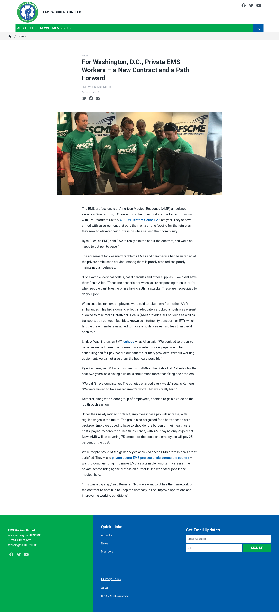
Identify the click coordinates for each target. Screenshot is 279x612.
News (44, 28)
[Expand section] (36, 28)
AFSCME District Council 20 (139, 220)
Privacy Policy (111, 579)
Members (60, 28)
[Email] (97, 98)
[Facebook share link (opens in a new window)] (90, 98)
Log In (104, 587)
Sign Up (257, 548)
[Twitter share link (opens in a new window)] (84, 98)
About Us (25, 28)
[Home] (9, 36)
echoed (128, 342)
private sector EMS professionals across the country (150, 458)
